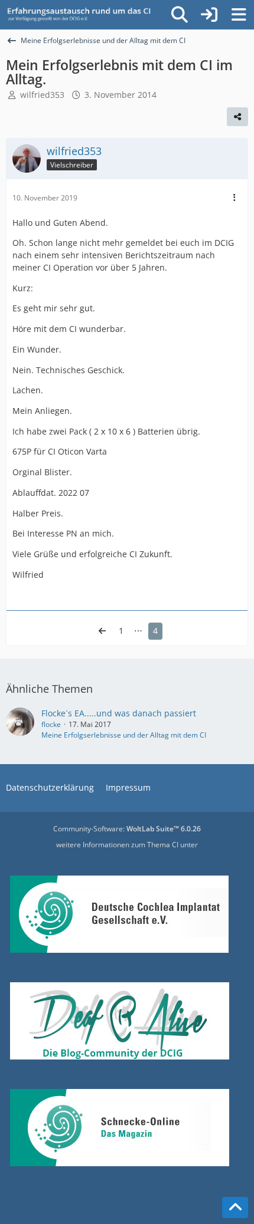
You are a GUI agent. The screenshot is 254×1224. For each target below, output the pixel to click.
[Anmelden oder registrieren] (209, 14)
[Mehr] (234, 198)
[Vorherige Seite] (102, 631)
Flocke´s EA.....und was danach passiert (118, 713)
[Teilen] (237, 116)
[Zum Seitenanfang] (235, 1207)
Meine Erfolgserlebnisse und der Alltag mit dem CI (123, 735)
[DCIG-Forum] (83, 15)
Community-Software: (127, 829)
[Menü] (238, 15)
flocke (51, 724)
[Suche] (179, 15)
